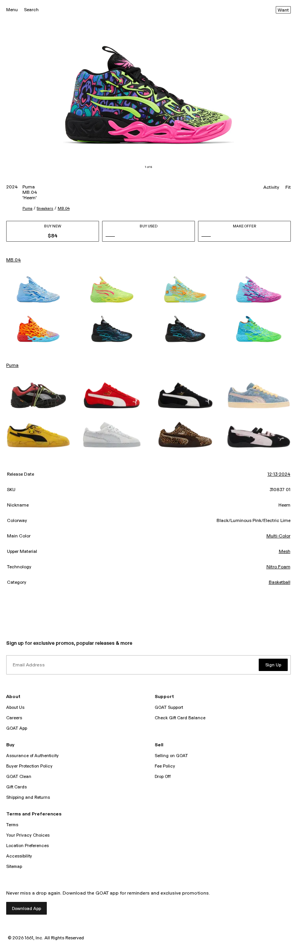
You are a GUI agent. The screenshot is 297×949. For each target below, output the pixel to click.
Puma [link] (12, 365)
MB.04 (64, 208)
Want (283, 10)
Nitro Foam (278, 567)
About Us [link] (15, 707)
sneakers (45, 208)
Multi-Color (278, 536)
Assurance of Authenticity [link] (32, 756)
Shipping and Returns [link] (28, 797)
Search (31, 10)
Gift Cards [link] (16, 787)
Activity (271, 187)
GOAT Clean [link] (18, 776)
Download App (26, 909)
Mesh (284, 551)
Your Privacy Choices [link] (28, 835)
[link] (38, 289)
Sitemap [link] (14, 866)
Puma (27, 208)
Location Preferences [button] (27, 846)
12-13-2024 (279, 474)
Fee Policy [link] (165, 766)
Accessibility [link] (19, 856)
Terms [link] (12, 825)
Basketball (279, 582)
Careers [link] (14, 718)
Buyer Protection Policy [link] (29, 766)
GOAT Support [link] (169, 707)
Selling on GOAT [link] (171, 756)
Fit (288, 187)
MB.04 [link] (13, 260)
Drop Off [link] (163, 776)
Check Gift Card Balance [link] (180, 718)
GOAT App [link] (16, 728)
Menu (12, 10)
